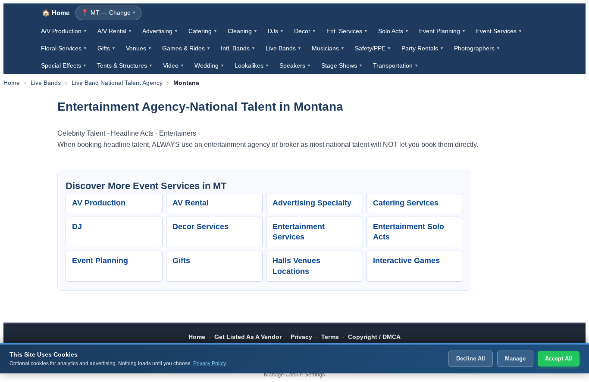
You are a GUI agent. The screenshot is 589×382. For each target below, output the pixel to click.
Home (11, 82)
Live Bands (283, 48)
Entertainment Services (299, 232)
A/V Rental (114, 31)
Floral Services (64, 48)
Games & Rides (186, 48)
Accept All (558, 358)
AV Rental (190, 203)
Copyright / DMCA (374, 336)
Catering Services (406, 203)
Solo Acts (393, 31)
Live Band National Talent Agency (117, 82)
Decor (305, 31)
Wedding (209, 65)
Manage (515, 358)
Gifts (106, 48)
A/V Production (64, 31)
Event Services (499, 31)
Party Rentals (422, 48)
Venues (139, 48)
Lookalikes (252, 65)
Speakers (295, 65)
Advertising (160, 31)
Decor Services (200, 226)
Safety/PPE (373, 48)
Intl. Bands (238, 48)
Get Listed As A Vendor (248, 336)
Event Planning (442, 31)
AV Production (98, 203)
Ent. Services (347, 31)
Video (173, 65)
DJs (276, 31)
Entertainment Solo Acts (408, 232)
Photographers (477, 48)
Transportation (395, 65)
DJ (77, 226)
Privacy (301, 336)
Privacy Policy (209, 363)
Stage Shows (342, 65)
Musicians (328, 48)
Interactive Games (406, 260)
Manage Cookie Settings (294, 374)
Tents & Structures (125, 65)
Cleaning (242, 31)
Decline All (470, 358)
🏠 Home (55, 12)
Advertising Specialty (312, 203)
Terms (330, 336)
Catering (202, 31)
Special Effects (64, 65)
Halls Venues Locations (296, 266)
